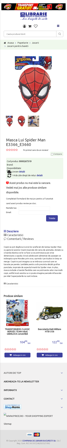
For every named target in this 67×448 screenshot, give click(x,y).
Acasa (10, 42)
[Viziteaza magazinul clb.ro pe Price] (28, 416)
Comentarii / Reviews (20, 238)
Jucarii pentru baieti (17, 46)
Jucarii (35, 42)
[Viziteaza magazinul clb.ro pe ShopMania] (12, 407)
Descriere (12, 231)
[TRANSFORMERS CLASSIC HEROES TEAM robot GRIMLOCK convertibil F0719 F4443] (17, 313)
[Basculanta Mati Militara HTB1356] (49, 313)
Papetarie (22, 42)
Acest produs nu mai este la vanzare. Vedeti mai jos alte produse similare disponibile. (28, 188)
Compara (57, 154)
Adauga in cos (19, 355)
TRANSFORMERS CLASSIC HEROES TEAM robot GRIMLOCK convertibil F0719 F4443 (17, 331)
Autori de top (12, 373)
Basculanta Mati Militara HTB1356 (49, 330)
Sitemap (8, 424)
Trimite (52, 218)
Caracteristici (15, 235)
